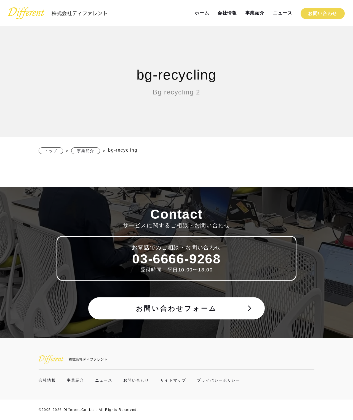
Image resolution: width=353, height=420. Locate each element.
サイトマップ (173, 380)
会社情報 (227, 12)
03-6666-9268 (176, 258)
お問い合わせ (322, 13)
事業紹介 (255, 12)
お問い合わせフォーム (194, 308)
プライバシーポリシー (218, 380)
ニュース (282, 12)
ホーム (202, 12)
